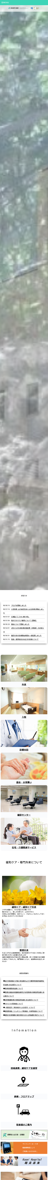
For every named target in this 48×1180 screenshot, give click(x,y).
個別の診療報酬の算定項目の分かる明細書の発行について (24, 1015)
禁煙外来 (24, 950)
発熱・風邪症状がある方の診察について (24, 639)
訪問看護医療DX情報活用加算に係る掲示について (21, 1000)
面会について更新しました (20, 624)
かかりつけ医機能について (14, 1004)
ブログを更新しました (18, 605)
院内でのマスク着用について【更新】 (24, 620)
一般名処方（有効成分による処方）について (20, 1007)
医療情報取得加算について (14, 988)
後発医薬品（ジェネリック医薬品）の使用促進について (24, 1011)
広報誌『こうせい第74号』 (20, 617)
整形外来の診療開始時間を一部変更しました (26, 635)
